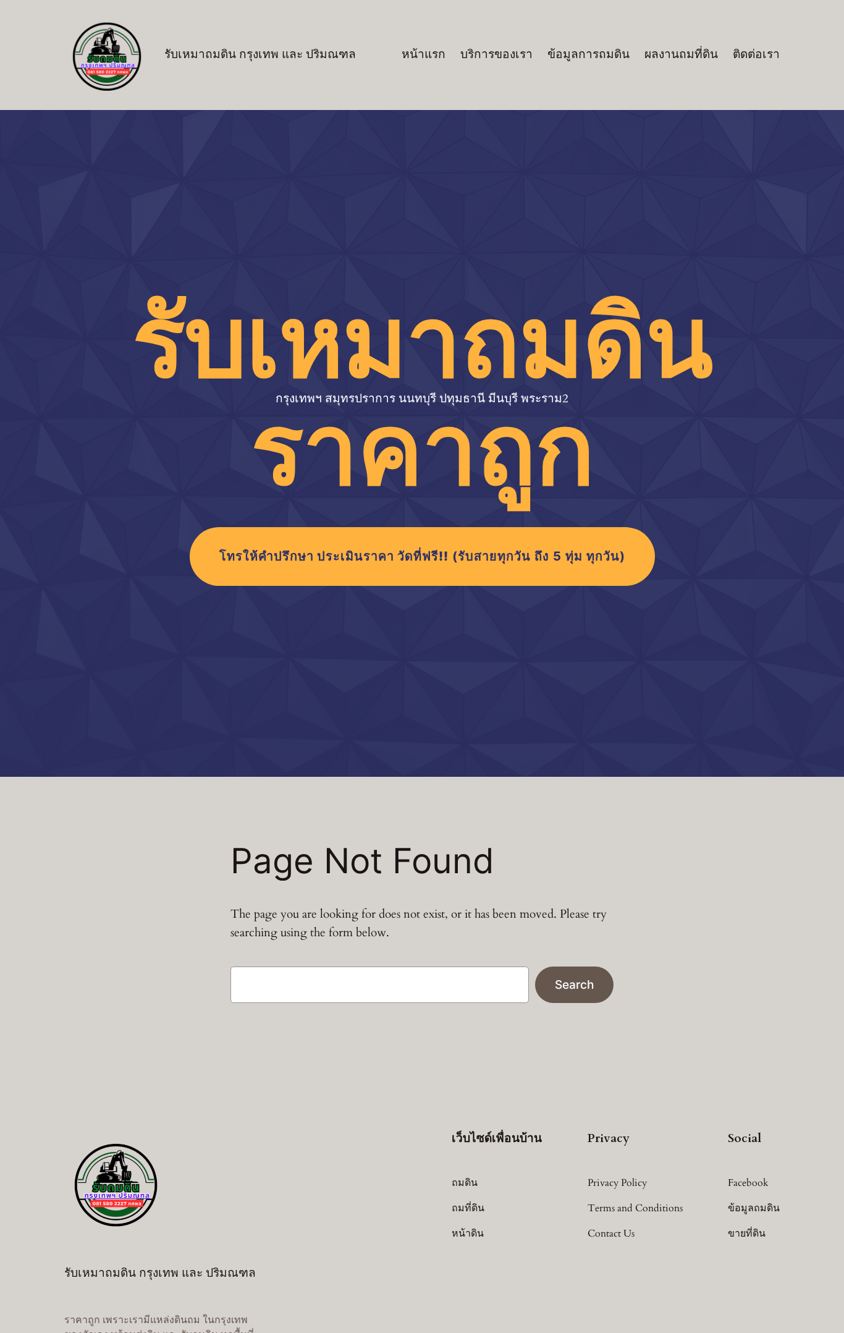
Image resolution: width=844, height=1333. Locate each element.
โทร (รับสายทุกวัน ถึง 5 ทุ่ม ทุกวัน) (422, 556)
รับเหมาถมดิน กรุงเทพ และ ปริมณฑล (260, 54)
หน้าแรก (423, 54)
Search (574, 984)
